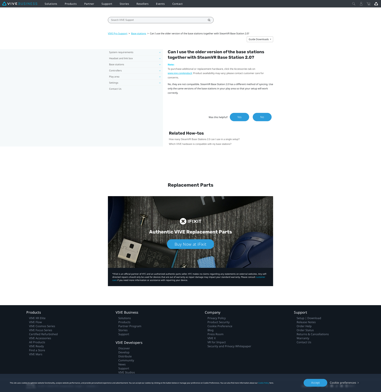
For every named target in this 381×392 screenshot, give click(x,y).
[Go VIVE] (376, 3)
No (262, 117)
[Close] (353, 3)
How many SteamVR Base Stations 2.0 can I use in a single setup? (204, 139)
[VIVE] (19, 3)
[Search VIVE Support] (207, 20)
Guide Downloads (259, 39)
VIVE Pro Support (117, 33)
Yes (239, 117)
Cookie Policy (263, 383)
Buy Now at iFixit (190, 244)
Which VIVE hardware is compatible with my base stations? (200, 144)
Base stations (138, 33)
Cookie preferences (343, 383)
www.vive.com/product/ (180, 73)
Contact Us (115, 88)
